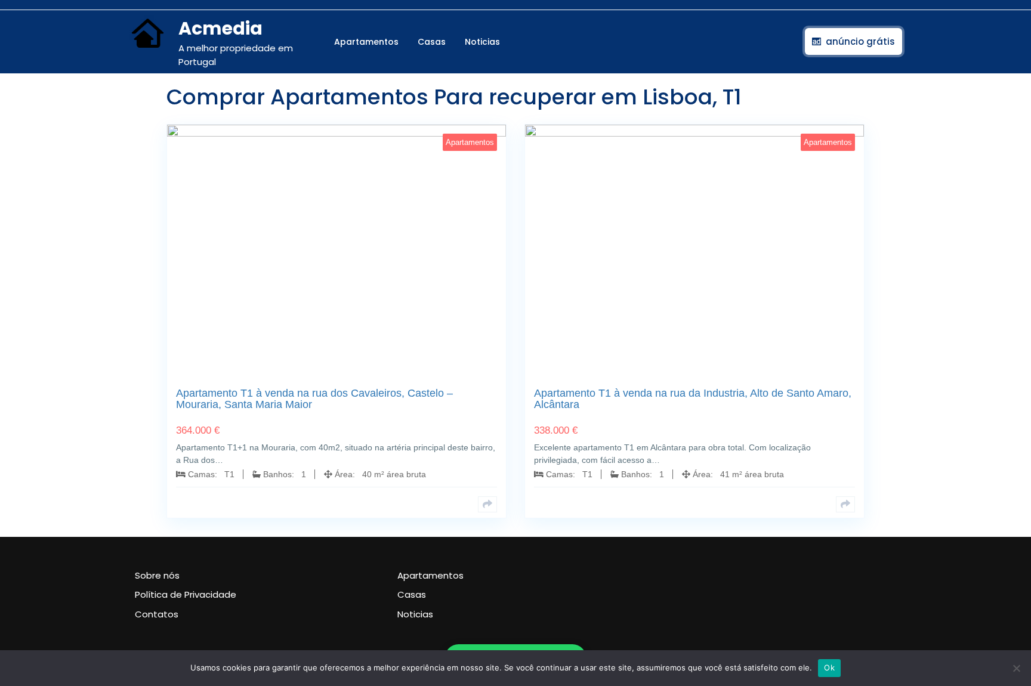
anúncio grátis (860, 41)
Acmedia (220, 28)
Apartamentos (366, 42)
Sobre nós (157, 575)
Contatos (156, 614)
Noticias (482, 42)
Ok (829, 667)
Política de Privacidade (185, 594)
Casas (432, 42)
